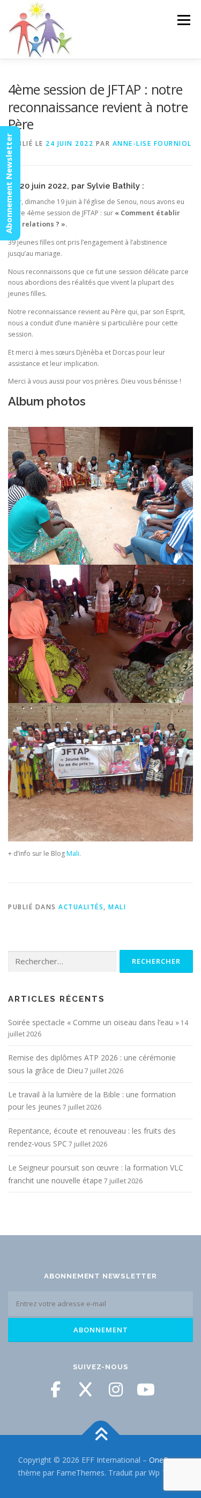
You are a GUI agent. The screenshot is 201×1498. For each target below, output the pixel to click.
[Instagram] (116, 1390)
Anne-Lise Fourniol (152, 143)
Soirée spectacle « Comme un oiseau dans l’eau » (93, 1022)
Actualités (80, 906)
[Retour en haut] (100, 1435)
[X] (86, 1390)
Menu (183, 20)
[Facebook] (56, 1390)
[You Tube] (146, 1390)
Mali (72, 853)
